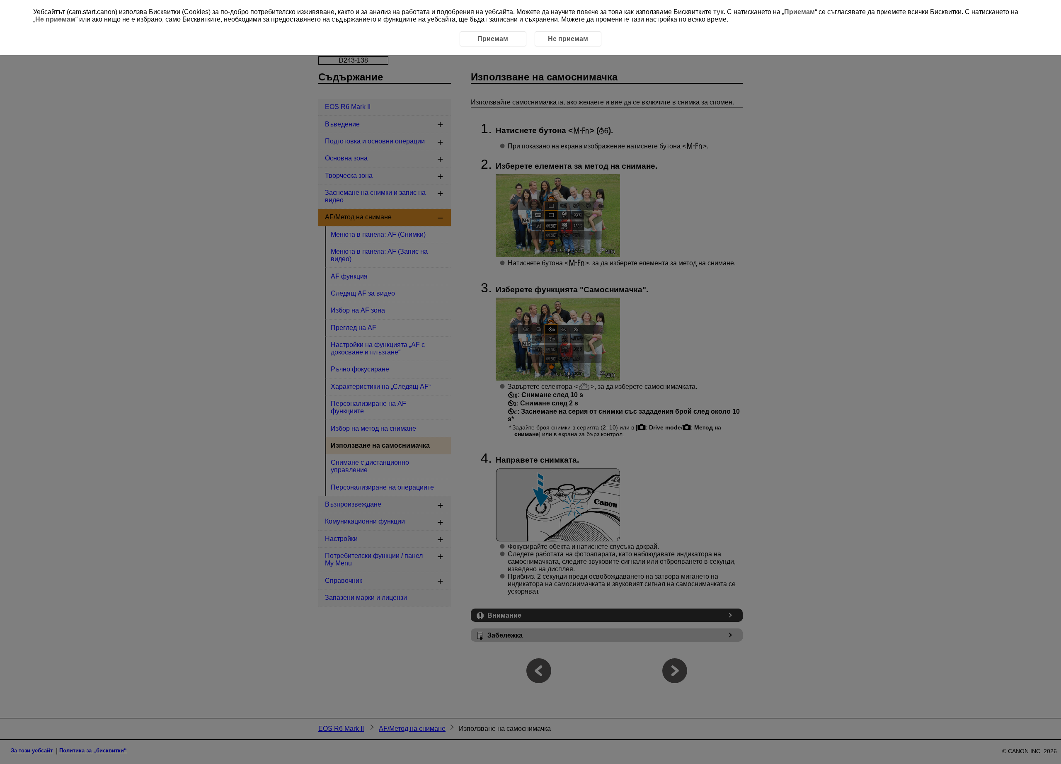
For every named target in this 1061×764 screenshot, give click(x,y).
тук (718, 11)
